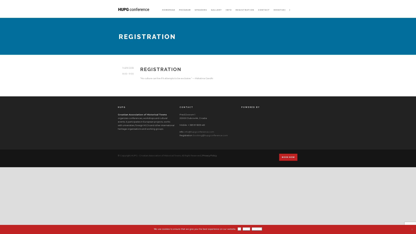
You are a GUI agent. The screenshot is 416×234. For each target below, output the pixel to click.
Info (229, 10)
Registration (245, 10)
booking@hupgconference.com (210, 135)
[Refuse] (412, 229)
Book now (288, 157)
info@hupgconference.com (199, 131)
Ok (239, 229)
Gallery (216, 10)
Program (185, 10)
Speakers (201, 10)
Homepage (168, 10)
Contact (264, 10)
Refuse (246, 229)
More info (257, 229)
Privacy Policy (209, 155)
